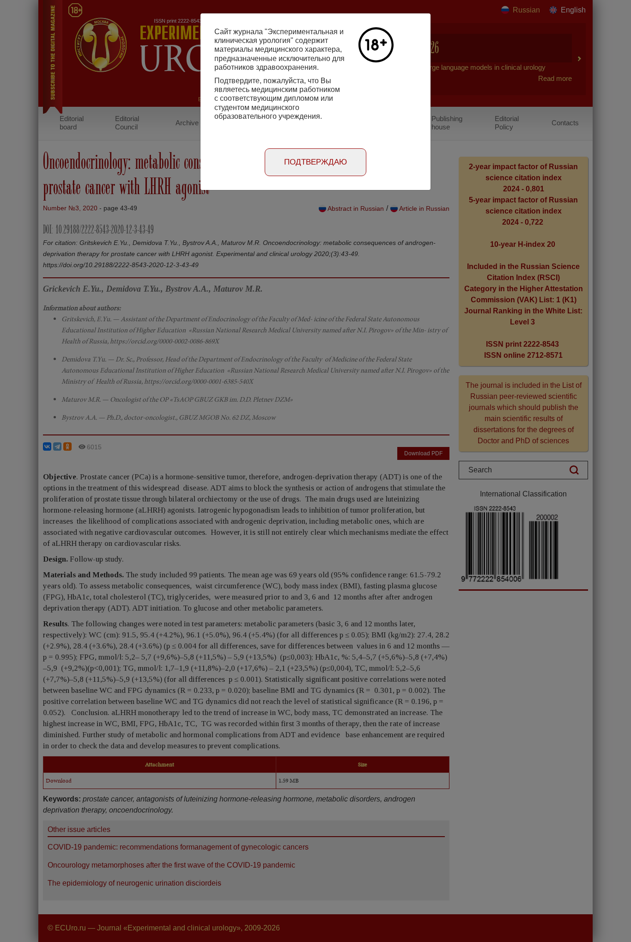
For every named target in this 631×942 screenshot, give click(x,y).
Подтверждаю (315, 162)
